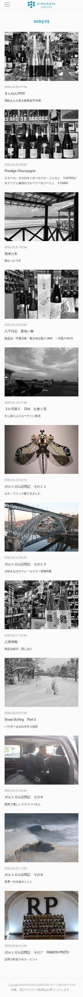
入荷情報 (11, 641)
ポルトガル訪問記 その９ (24, 796)
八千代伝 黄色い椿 (19, 331)
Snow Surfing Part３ (20, 719)
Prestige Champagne (20, 170)
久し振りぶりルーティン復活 (23, 415)
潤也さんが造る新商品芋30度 (23, 100)
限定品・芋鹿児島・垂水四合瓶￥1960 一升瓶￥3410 (39, 338)
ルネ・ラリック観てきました (23, 493)
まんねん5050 (15, 93)
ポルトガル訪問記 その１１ (26, 486)
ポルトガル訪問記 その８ (24, 874)
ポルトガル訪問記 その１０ (26, 564)
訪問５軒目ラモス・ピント (21, 959)
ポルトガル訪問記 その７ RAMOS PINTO (37, 952)
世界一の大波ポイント (18, 881)
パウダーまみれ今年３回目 (21, 726)
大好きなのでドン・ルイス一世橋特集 (28, 571)
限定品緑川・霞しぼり (18, 649)
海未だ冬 (11, 253)
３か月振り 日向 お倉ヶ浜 (26, 408)
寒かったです (13, 260)
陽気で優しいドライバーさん (23, 804)
